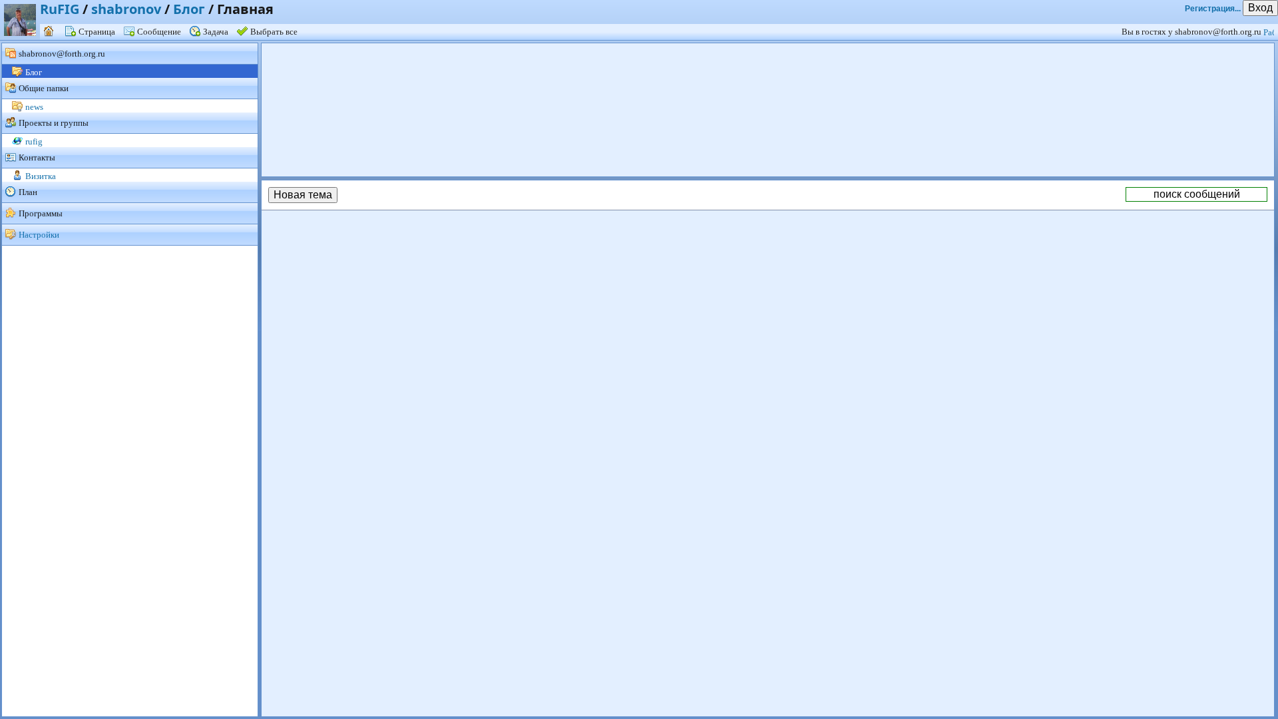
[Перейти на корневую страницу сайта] (50, 32)
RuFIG (59, 9)
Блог (189, 9)
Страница (97, 32)
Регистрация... (1213, 8)
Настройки (39, 235)
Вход (1260, 7)
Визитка (40, 176)
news (34, 107)
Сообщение (159, 32)
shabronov (126, 9)
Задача (215, 32)
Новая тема (303, 194)
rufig (34, 141)
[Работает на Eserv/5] (1270, 32)
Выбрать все (274, 32)
